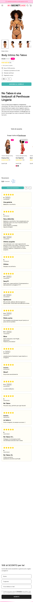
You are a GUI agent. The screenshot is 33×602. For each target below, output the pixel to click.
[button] (27, 5)
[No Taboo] (5, 44)
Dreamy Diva (5, 158)
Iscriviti (16, 596)
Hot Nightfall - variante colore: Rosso (16, 166)
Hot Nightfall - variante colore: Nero (18, 166)
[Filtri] (26, 188)
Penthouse (22, 135)
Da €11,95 (4, 163)
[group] (16, 1)
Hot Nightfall (20, 158)
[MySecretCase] (16, 5)
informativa (19, 591)
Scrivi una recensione (13, 187)
